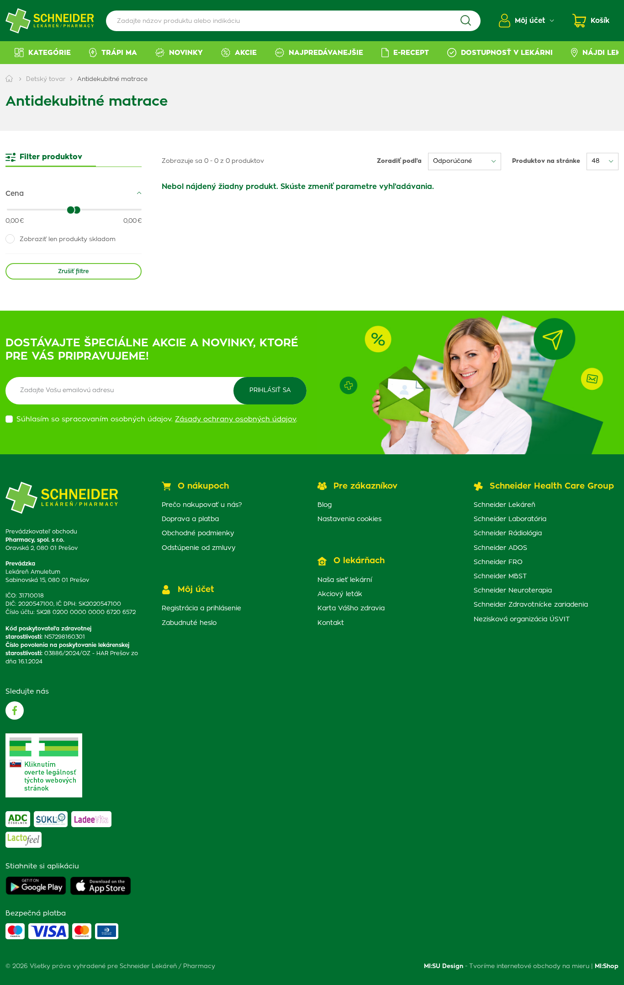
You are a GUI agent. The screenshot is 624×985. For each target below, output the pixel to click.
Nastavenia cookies (349, 519)
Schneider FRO (498, 562)
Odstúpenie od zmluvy (199, 548)
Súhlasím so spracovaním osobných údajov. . (156, 419)
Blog (324, 505)
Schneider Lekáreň (504, 505)
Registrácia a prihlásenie (201, 608)
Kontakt (330, 623)
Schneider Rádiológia (508, 533)
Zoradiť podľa (399, 161)
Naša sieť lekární (344, 580)
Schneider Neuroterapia (513, 590)
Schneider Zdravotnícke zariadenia (531, 605)
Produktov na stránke (546, 161)
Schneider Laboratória (510, 519)
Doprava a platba (190, 519)
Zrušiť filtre (73, 271)
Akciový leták (339, 594)
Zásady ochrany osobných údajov (235, 419)
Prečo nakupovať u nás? (202, 505)
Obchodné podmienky (198, 533)
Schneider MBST (500, 576)
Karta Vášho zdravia (351, 608)
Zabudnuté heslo (189, 623)
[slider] (76, 210)
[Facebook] (14, 710)
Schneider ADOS (500, 548)
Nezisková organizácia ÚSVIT (522, 619)
